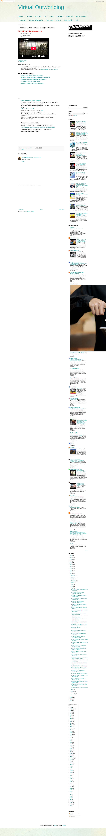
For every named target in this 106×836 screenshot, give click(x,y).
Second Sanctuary (80, 448)
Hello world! (72, 545)
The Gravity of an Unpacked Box (76, 514)
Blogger (64, 825)
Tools (71, 805)
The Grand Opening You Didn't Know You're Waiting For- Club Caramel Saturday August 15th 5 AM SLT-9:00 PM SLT (82, 421)
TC (70, 740)
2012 (71, 697)
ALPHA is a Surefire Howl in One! (76, 228)
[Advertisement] (41, 197)
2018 (71, 564)
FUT (70, 780)
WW (70, 716)
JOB (70, 777)
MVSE (71, 728)
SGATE (71, 802)
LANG (71, 764)
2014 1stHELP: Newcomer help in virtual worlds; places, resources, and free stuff (81, 144)
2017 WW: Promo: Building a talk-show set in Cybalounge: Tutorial (81, 214)
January (73, 694)
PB (70, 775)
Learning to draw (73, 523)
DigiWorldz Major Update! (75, 507)
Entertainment (81, 16)
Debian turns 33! (73, 399)
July (72, 584)
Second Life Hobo (26, 157)
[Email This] (35, 148)
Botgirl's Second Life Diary (76, 513)
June (72, 586)
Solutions (38, 16)
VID (70, 713)
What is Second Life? (27, 109)
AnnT (71, 769)
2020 (71, 561)
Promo (71, 720)
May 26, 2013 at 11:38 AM (35, 157)
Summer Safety (80, 388)
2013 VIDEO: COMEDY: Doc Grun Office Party (81, 164)
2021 (71, 559)
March (72, 691)
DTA (77, 20)
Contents (29, 16)
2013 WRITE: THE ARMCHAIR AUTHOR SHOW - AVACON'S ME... (79, 658)
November (73, 577)
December (73, 575)
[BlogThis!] (37, 148)
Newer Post (20, 209)
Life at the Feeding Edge (75, 522)
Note (71, 743)
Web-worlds (68, 20)
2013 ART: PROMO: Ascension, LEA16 (79, 665)
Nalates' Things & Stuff (75, 459)
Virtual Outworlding (41, 7)
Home (20, 16)
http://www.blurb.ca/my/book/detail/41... (50, 69)
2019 (71, 562)
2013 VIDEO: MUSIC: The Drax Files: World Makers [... (78, 619)
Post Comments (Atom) (29, 211)
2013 (71, 573)
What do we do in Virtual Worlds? (31, 100)
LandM (71, 788)
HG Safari (72, 447)
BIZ (70, 715)
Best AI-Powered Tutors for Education (77, 352)
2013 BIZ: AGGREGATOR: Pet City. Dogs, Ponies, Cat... (78, 614)
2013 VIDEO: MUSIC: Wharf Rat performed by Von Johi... (77, 602)
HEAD (71, 724)
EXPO (71, 785)
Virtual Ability (73, 387)
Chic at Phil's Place (74, 250)
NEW (71, 726)
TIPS (71, 791)
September (73, 580)
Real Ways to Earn (74, 432)
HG (70, 723)
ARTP (71, 734)
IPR (70, 761)
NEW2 (71, 756)
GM (70, 751)
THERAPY (72, 758)
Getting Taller (79, 251)
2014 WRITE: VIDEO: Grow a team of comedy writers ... (78, 596)
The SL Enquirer (73, 417)
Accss (71, 800)
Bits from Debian (74, 398)
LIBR (71, 747)
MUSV (71, 745)
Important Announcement (75, 369)
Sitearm (72, 443)
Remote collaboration (36, 20)
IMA (70, 737)
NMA (71, 799)
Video (51, 16)
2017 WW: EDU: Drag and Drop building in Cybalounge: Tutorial (81, 154)
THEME (71, 804)
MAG (71, 759)
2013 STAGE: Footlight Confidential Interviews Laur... (78, 631)
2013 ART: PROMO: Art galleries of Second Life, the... (78, 679)
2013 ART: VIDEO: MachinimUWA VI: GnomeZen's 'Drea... (78, 646)
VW (70, 710)
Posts (71, 813)
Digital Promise (73, 358)
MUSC (71, 748)
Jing (41, 110)
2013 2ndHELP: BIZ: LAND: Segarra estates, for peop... (78, 668)
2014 (71, 571)
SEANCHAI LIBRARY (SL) (76, 469)
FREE (71, 786)
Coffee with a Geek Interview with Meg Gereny (80, 484)
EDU (71, 707)
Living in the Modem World (76, 262)
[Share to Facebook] (40, 148)
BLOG (71, 772)
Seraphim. (72, 227)
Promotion (22, 20)
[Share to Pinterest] (41, 148)
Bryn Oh (22, 61)
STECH (71, 709)
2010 (71, 700)
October (73, 579)
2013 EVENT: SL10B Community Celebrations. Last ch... (78, 637)
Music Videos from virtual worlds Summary (34, 79)
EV (70, 729)
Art (45, 16)
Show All (86, 550)
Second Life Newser (74, 238)
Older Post (61, 209)
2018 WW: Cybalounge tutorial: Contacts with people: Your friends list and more (82, 185)
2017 (71, 566)
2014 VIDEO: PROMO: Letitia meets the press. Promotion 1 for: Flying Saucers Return (81, 123)
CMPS (71, 773)
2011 (71, 699)
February (73, 693)
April (72, 689)
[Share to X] (38, 148)
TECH (71, 755)
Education (59, 16)
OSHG (71, 750)
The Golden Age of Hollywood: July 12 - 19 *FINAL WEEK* (81, 471)
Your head (49, 20)
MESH (71, 789)
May (72, 588)
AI (70, 793)
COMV (71, 739)
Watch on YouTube (22, 60)
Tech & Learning (73, 283)
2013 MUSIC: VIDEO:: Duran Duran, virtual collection (80, 174)
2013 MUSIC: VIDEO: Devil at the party (79, 673)
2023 (71, 555)
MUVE (71, 762)
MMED (71, 781)
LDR (71, 796)
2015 (71, 570)
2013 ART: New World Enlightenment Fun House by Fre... (78, 625)
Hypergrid (69, 16)
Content (71, 770)
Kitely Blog (72, 495)
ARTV (23, 149)
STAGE (71, 753)
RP (70, 766)
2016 (71, 568)
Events (58, 20)
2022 (71, 557)
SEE (71, 736)
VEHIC (71, 778)
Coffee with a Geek (74, 482)
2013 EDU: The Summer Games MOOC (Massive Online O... (79, 617)
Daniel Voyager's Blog (75, 407)
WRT (71, 721)
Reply (23, 161)
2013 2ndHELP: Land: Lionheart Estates (79, 687)
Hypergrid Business (74, 377)
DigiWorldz (72, 506)
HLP (71, 718)
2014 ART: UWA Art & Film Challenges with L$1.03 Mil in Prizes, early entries (82, 133)
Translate (75, 115)
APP (71, 767)
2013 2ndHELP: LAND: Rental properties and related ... (77, 593)
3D (70, 783)
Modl (71, 797)
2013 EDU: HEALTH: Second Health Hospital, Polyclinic (78, 649)
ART (71, 712)
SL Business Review (74, 368)
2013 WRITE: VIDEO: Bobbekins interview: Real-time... (78, 671)
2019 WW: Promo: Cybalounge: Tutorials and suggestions (81, 194)
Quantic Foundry (73, 531)
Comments (72, 816)
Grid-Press (72, 543)
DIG (70, 794)
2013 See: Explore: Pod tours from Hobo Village (81, 205)
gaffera (55, 825)
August (72, 582)
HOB (71, 742)
